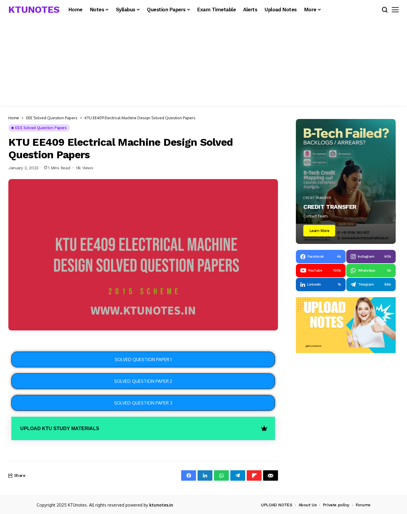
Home (13, 117)
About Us (308, 504)
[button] (143, 428)
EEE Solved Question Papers (51, 117)
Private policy (336, 504)
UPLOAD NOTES (276, 504)
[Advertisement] (203, 64)
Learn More (319, 230)
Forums (363, 504)
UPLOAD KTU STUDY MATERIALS (59, 428)
